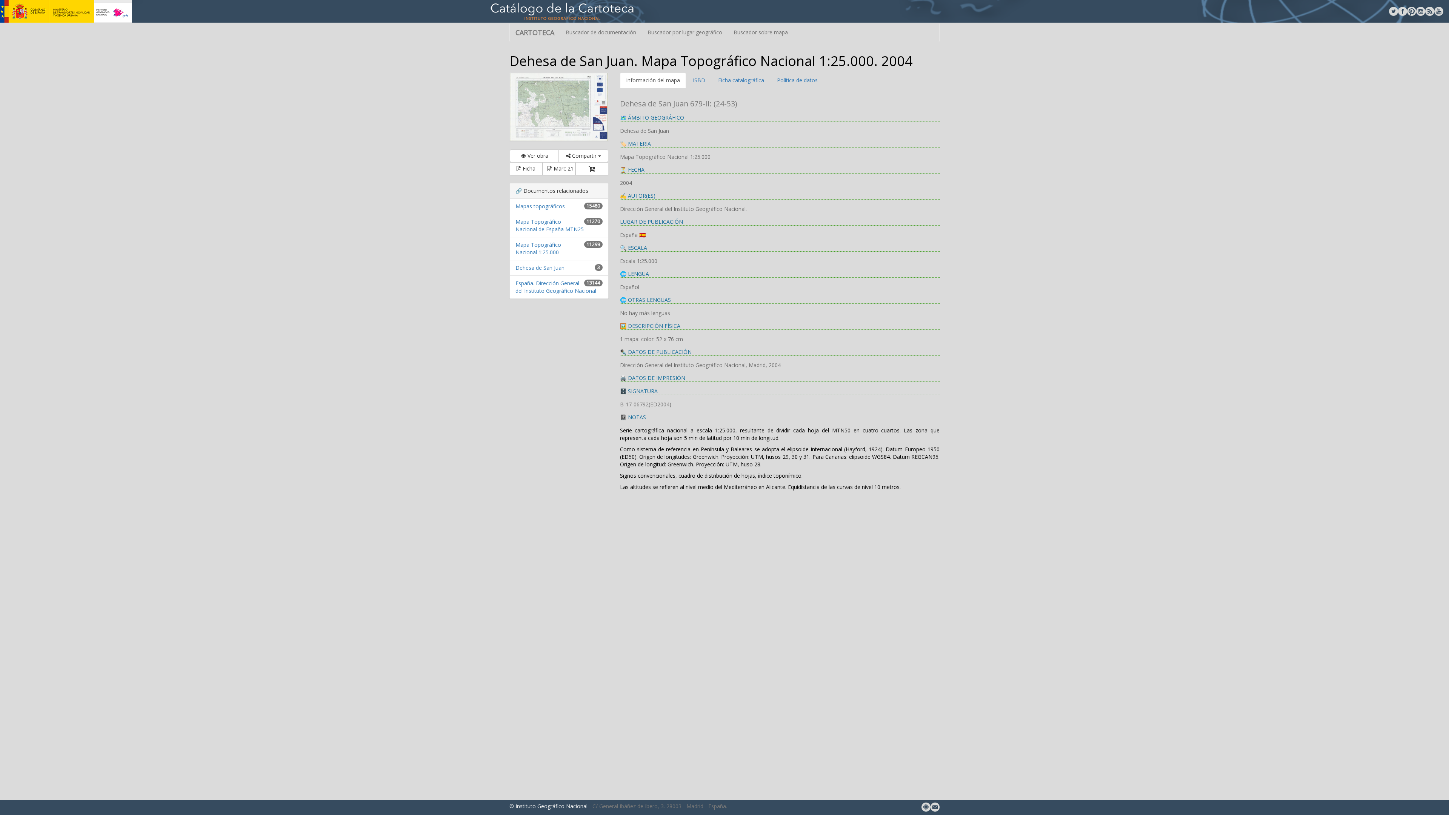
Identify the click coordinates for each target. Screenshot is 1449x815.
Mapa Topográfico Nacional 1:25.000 (538, 248)
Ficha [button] (528, 168)
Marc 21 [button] (563, 168)
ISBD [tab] (699, 80)
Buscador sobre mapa (761, 32)
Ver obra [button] (537, 155)
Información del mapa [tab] (653, 80)
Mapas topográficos (540, 206)
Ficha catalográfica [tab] (741, 80)
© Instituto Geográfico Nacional (548, 806)
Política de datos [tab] (797, 80)
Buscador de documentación (601, 32)
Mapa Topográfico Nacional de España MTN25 (549, 225)
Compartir (584, 155)
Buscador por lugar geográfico (685, 32)
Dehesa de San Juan (540, 267)
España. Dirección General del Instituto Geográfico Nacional (555, 287)
